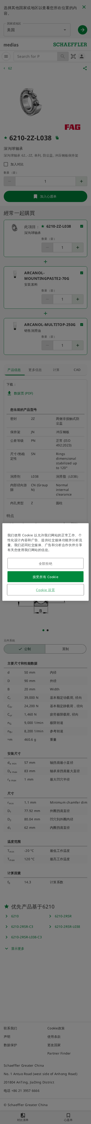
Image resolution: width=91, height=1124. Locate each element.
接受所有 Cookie (45, 577)
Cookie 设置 (45, 590)
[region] (45, 562)
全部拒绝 (45, 563)
